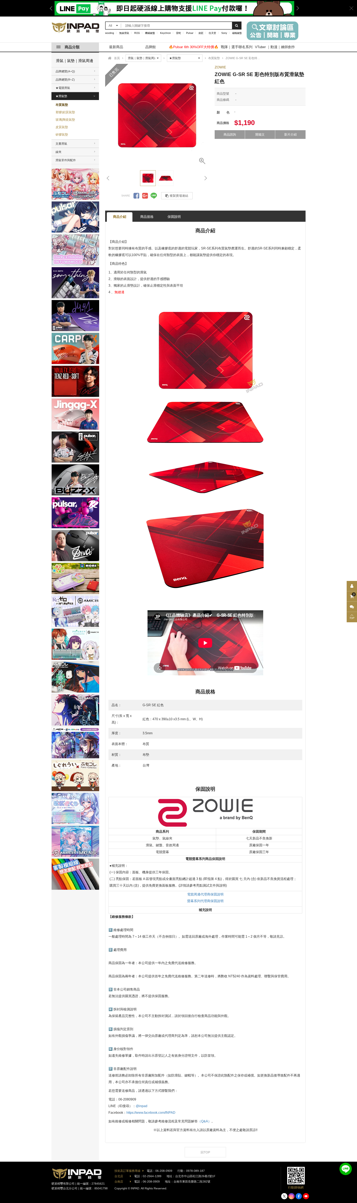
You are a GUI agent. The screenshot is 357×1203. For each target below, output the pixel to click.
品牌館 (150, 47)
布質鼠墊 (62, 104)
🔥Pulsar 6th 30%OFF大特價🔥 (193, 47)
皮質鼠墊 (62, 127)
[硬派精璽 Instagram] (291, 1196)
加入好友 (345, 1169)
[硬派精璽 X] (284, 1196)
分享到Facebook (136, 195)
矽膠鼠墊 (62, 134)
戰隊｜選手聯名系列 (236, 47)
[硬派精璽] (75, 27)
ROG (137, 33)
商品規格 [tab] (147, 216)
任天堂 (212, 33)
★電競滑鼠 (63, 87)
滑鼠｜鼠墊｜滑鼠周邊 (74, 61)
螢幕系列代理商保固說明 (205, 901)
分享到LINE (153, 195)
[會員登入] (352, 586)
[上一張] (108, 178)
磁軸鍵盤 (237, 33)
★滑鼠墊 (61, 96)
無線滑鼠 (124, 33)
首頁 (117, 58)
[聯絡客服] (352, 607)
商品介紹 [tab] (119, 216)
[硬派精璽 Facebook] (299, 1196)
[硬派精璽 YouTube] (306, 1196)
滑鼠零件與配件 (66, 160)
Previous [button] (52, 8)
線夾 (58, 152)
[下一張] (205, 178)
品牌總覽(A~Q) (65, 71)
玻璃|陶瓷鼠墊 (65, 119)
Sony (224, 33)
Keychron (165, 33)
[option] (174, 8)
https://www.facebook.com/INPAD (150, 1112)
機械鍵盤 (150, 33)
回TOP (205, 1152)
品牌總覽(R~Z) (65, 79)
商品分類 (72, 47)
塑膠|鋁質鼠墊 (65, 112)
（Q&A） (204, 1121)
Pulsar (189, 33)
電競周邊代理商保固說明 (205, 894)
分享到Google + (145, 195)
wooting (109, 33)
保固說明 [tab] (174, 216)
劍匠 (201, 33)
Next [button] (296, 8)
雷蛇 (178, 33)
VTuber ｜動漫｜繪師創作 (275, 47)
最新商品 (116, 47)
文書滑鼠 (61, 143)
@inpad (141, 1106)
